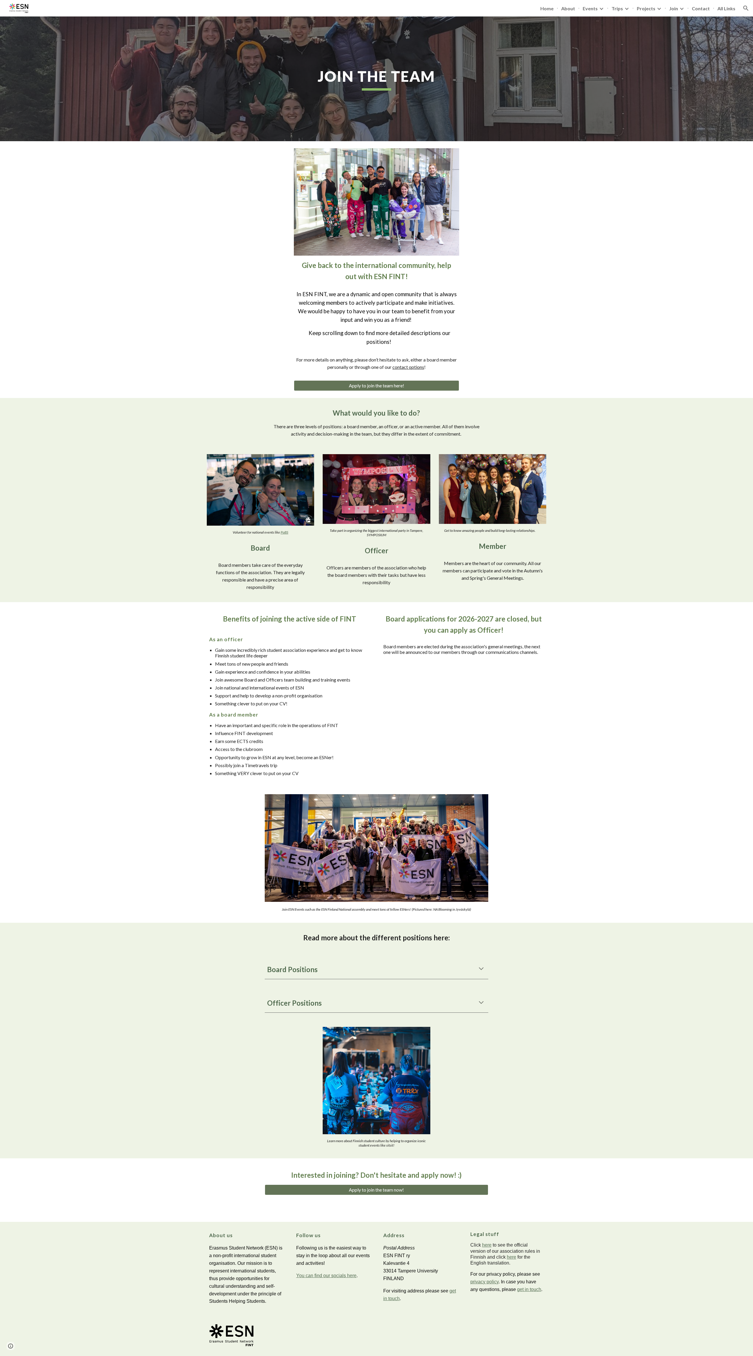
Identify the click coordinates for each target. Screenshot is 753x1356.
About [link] (568, 8)
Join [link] (673, 8)
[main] (376, 79)
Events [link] (590, 8)
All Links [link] (726, 8)
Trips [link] (617, 8)
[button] (746, 8)
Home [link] (547, 8)
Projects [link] (646, 8)
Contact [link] (701, 8)
